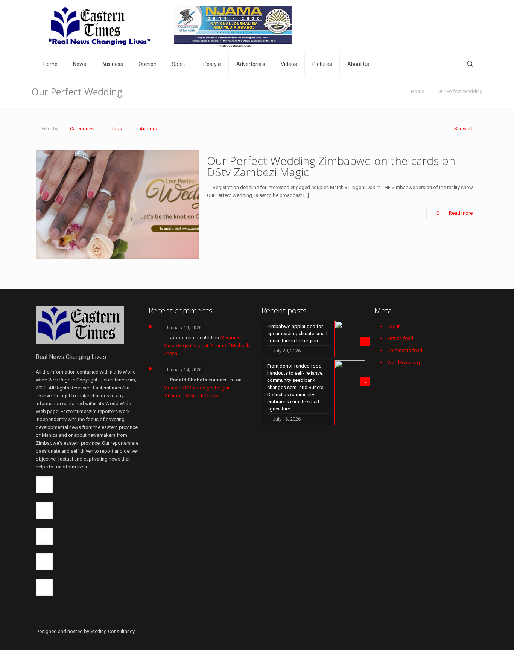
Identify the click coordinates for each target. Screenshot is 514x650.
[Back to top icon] (475, 628)
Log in (394, 326)
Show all (463, 128)
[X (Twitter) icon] (415, 631)
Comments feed (404, 350)
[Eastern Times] (169, 26)
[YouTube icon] (431, 631)
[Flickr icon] (439, 631)
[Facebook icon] (408, 631)
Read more (461, 213)
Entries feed (400, 338)
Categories (82, 128)
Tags (116, 128)
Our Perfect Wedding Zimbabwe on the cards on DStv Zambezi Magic (331, 166)
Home (417, 91)
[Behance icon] (463, 631)
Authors (148, 128)
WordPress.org (403, 362)
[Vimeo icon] (423, 631)
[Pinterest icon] (447, 631)
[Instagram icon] (455, 631)
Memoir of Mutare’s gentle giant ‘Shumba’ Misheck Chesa (206, 345)
